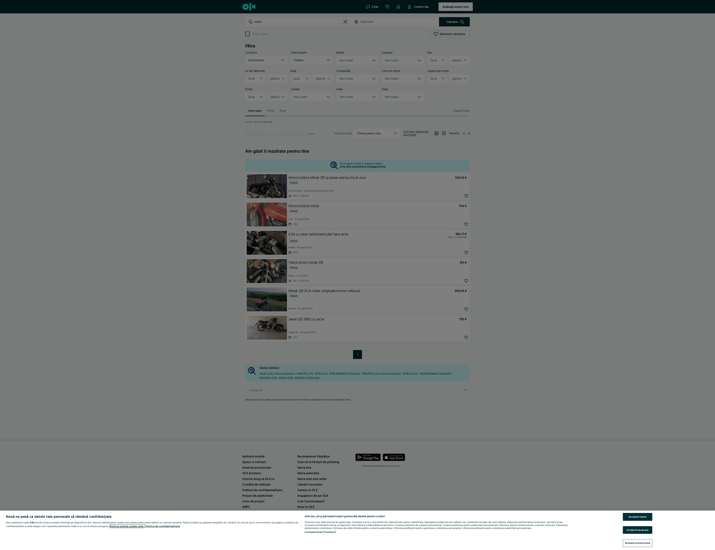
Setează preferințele (637, 542)
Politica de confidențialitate (162, 526)
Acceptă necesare (638, 529)
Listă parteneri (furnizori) (320, 531)
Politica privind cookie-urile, (127, 526)
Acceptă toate (637, 516)
